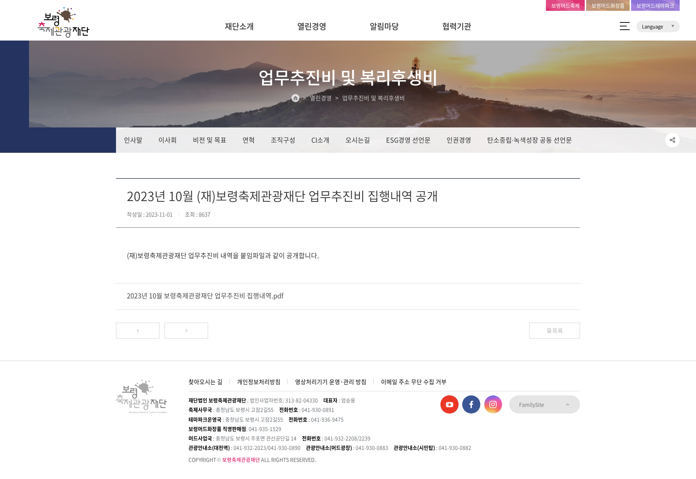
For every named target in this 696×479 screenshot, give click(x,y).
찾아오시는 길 (205, 381)
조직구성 (283, 140)
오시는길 (357, 140)
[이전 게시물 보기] (138, 331)
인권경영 (459, 140)
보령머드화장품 (608, 5)
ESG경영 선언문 (408, 140)
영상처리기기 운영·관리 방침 (330, 381)
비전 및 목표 (210, 140)
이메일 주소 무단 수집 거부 (414, 381)
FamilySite (532, 404)
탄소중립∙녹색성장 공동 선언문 (529, 140)
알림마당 (384, 26)
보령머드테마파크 (655, 5)
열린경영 (311, 26)
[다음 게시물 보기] (186, 331)
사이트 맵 (625, 26)
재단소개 (239, 26)
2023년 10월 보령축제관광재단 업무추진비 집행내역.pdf (205, 296)
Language (653, 26)
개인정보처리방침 (259, 381)
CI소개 (320, 140)
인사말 (133, 140)
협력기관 (456, 26)
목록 (557, 330)
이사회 (167, 140)
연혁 (249, 140)
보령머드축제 (565, 5)
